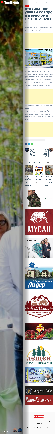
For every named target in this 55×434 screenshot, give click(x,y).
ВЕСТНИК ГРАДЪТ (48, 421)
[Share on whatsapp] (32, 144)
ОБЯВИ (39, 421)
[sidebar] (52, 2)
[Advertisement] (39, 40)
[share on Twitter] (7, 431)
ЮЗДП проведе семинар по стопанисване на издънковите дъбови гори (29, 181)
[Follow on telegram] (46, 2)
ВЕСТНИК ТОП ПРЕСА (39, 423)
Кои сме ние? (30, 421)
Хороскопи (35, 421)
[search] (50, 2)
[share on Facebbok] (4, 431)
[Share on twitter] (29, 144)
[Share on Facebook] (26, 144)
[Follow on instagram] (34, 427)
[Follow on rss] (48, 2)
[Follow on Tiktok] (42, 2)
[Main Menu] (1, 2)
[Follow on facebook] (34, 2)
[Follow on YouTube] (40, 2)
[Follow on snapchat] (44, 2)
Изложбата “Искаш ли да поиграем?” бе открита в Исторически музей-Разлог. (49, 181)
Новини (27, 5)
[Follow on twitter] (36, 2)
